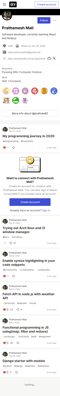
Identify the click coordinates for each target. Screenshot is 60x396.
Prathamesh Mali (18, 128)
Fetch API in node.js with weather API (29, 296)
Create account (46, 4)
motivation (27, 141)
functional (23, 336)
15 (14, 243)
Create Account (30, 202)
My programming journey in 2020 (29, 136)
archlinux (17, 237)
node (32, 303)
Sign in (46, 210)
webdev (22, 303)
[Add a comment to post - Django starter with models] (17, 372)
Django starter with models (24, 361)
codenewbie (27, 269)
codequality (43, 269)
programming (11, 141)
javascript (9, 303)
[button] (6, 90)
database (43, 366)
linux (6, 237)
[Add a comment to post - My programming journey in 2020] (14, 147)
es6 (33, 336)
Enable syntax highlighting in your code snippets (29, 263)
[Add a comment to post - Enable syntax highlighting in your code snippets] (14, 276)
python (7, 366)
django (18, 366)
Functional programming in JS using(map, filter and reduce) (26, 329)
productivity (10, 269)
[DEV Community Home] (13, 4)
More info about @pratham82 (30, 113)
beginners (45, 336)
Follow (44, 20)
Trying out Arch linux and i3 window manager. (24, 230)
